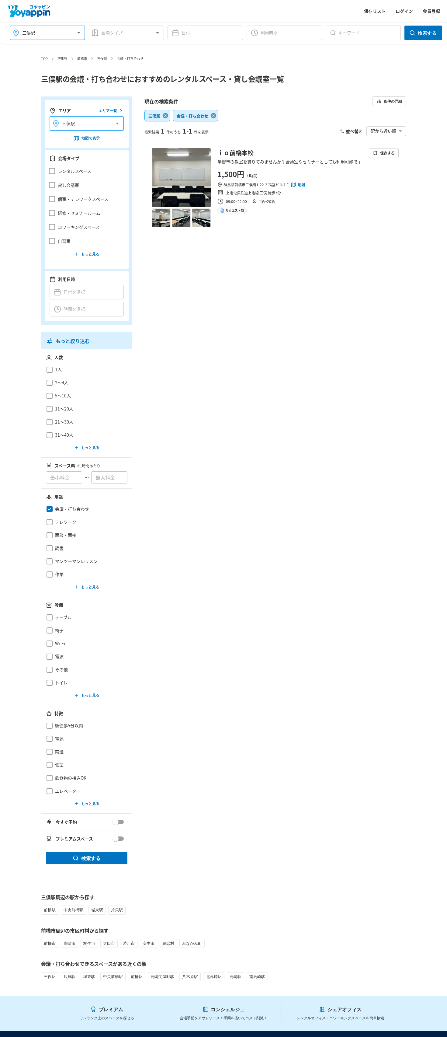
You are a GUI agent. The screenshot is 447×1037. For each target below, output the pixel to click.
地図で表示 (90, 138)
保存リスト (375, 11)
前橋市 (82, 58)
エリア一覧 (108, 110)
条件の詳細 (393, 101)
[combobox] (43, 32)
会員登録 (431, 11)
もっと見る (90, 254)
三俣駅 (102, 58)
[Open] (78, 33)
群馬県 (62, 58)
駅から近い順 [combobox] (383, 131)
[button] (85, 171)
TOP (44, 58)
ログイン (404, 11)
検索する (427, 33)
